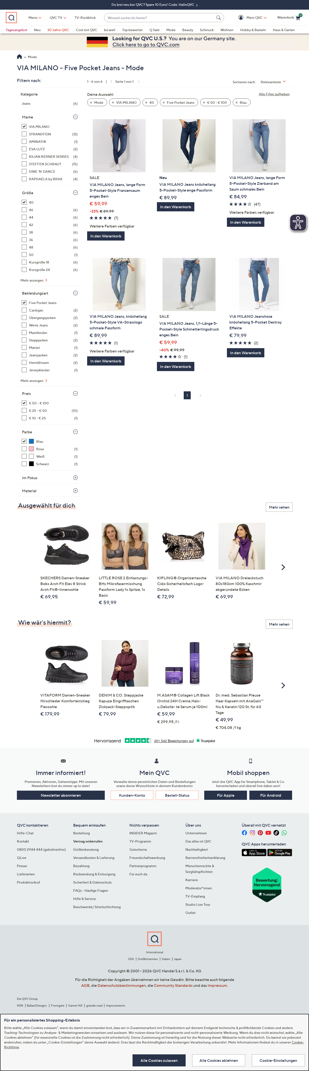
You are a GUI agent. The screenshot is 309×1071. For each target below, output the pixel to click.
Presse (22, 866)
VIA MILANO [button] (126, 102)
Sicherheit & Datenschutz (92, 882)
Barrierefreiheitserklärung (205, 858)
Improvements (115, 1005)
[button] (247, 18)
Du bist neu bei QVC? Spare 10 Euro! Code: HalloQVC (153, 4)
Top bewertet (132, 30)
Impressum (217, 985)
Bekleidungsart (35, 293)
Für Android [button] (270, 795)
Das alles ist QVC (198, 841)
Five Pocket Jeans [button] (180, 102)
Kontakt (23, 841)
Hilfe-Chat (25, 833)
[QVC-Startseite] (19, 57)
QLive (21, 858)
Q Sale (154, 30)
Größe (27, 192)
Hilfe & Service (84, 899)
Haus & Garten (284, 30)
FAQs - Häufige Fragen (90, 890)
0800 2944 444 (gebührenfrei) (41, 849)
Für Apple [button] (225, 795)
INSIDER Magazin (143, 833)
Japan (178, 959)
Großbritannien (148, 959)
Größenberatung (86, 849)
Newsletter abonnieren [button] (61, 795)
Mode (171, 30)
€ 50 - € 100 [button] (216, 102)
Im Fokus (29, 477)
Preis (26, 393)
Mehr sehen (279, 507)
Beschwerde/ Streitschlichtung (97, 907)
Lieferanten (26, 874)
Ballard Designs (37, 1005)
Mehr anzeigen (32, 280)
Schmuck (207, 30)
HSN (20, 1005)
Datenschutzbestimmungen (122, 985)
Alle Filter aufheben (274, 94)
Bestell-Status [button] (177, 795)
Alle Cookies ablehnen (218, 1060)
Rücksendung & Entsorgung (94, 874)
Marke (27, 117)
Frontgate (57, 1005)
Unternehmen (196, 833)
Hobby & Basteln (253, 30)
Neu (37, 30)
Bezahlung (81, 866)
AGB (85, 985)
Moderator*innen (198, 888)
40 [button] (151, 102)
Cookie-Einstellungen (278, 1060)
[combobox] (159, 17)
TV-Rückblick (85, 17)
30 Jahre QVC (58, 30)
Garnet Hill (75, 1005)
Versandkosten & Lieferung (93, 858)
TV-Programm (140, 841)
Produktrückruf (28, 882)
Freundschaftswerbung (147, 858)
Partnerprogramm (142, 866)
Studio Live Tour (197, 904)
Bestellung (81, 833)
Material (29, 490)
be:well (109, 30)
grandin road (94, 1005)
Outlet (190, 913)
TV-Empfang (195, 896)
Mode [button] (98, 102)
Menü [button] (32, 17)
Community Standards (173, 985)
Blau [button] (243, 102)
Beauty (187, 30)
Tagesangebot (16, 30)
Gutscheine (138, 849)
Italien (166, 959)
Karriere (191, 880)
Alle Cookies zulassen (159, 1060)
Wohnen (226, 30)
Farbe (27, 431)
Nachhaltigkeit (196, 849)
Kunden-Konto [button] (132, 795)
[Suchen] (219, 17)
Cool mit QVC (86, 30)
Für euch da (138, 874)
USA (131, 959)
